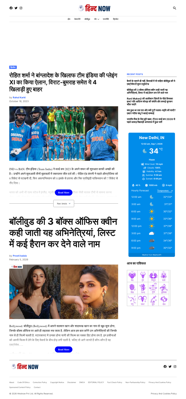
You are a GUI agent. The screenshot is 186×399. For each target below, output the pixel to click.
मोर (95, 19)
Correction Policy (40, 382)
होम (69, 19)
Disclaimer (71, 382)
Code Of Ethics (23, 382)
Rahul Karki (19, 97)
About (11, 382)
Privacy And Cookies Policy (160, 382)
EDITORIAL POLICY (96, 382)
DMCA (82, 382)
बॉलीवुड (87, 19)
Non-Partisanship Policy (135, 382)
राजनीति (106, 19)
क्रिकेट (115, 19)
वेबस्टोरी (77, 19)
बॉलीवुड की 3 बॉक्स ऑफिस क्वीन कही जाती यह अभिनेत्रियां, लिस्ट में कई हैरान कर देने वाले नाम (63, 232)
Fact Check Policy (114, 382)
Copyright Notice (57, 382)
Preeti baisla (20, 255)
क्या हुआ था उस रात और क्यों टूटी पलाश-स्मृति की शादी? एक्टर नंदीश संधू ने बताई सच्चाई (151, 112)
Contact (37, 387)
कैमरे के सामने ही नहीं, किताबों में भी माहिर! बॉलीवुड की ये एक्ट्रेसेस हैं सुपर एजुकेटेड (151, 82)
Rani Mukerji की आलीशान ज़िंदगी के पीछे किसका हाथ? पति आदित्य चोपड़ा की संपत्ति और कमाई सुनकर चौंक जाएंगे (150, 101)
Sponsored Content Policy (20, 387)
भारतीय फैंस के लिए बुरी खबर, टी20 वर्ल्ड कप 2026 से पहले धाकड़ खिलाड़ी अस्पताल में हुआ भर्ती (151, 120)
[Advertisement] (93, 43)
